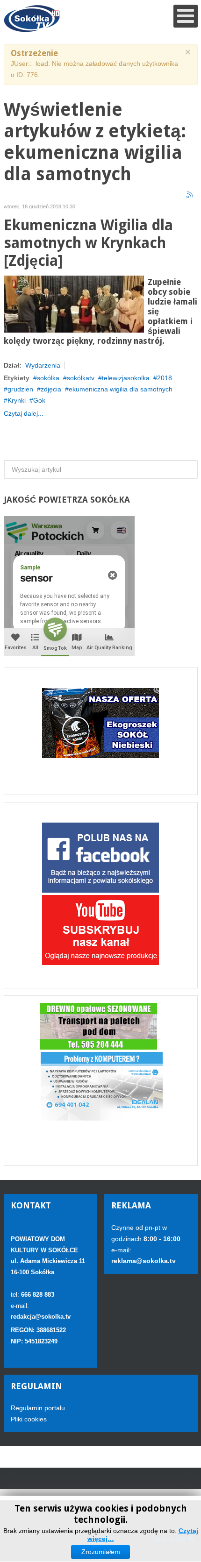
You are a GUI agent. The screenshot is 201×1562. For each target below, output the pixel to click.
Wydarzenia (42, 365)
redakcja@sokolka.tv (41, 1316)
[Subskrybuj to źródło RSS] (190, 195)
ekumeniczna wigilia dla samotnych (120, 389)
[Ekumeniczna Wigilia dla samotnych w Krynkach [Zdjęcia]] (74, 303)
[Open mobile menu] (185, 16)
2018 (164, 378)
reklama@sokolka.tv (143, 1260)
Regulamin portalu (38, 1408)
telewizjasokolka (126, 378)
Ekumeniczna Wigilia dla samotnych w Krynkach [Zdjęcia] (88, 243)
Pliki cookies (29, 1419)
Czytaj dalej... (23, 413)
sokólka (48, 378)
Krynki (16, 400)
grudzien (20, 389)
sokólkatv (80, 378)
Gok (39, 400)
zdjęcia (51, 389)
